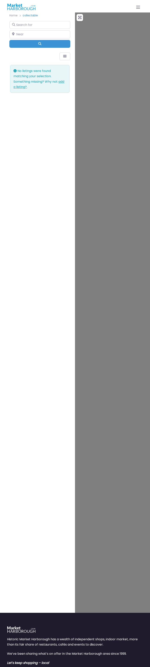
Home (13, 15)
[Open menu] (138, 7)
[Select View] (64, 56)
